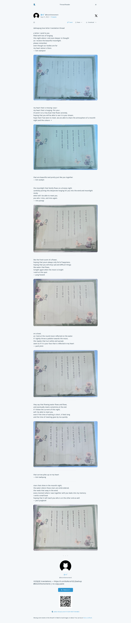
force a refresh (87, 618)
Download (91, 22)
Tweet (71, 22)
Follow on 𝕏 (66, 590)
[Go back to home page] (34, 5)
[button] (34, 22)
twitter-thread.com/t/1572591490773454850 (66, 612)
